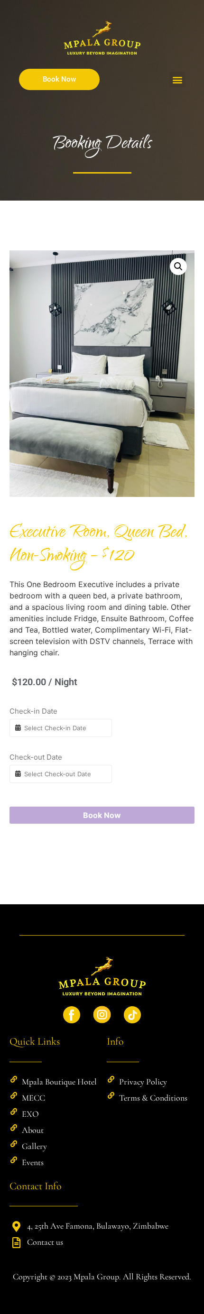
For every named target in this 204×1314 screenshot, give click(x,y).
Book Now (102, 815)
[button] (177, 79)
